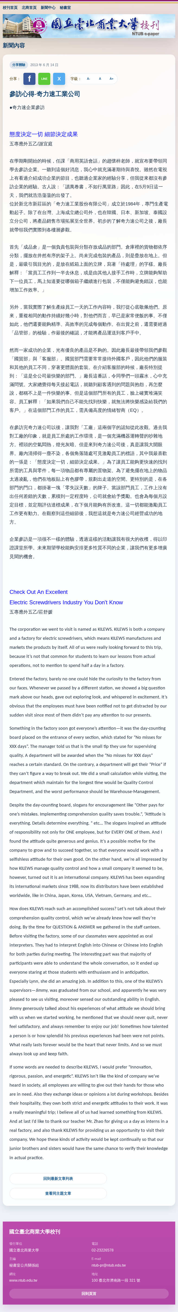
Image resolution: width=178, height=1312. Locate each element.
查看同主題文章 (58, 1193)
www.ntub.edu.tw (23, 1280)
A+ (112, 78)
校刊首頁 (10, 8)
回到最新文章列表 (58, 1179)
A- (88, 78)
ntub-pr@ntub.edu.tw (109, 1265)
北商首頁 (29, 8)
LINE (44, 78)
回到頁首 (89, 1294)
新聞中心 (48, 8)
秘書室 (65, 8)
